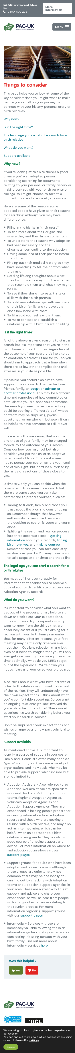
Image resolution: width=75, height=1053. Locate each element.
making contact (48, 544)
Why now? (11, 119)
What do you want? (18, 147)
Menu (59, 27)
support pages (18, 855)
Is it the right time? (18, 127)
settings (34, 1040)
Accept (11, 1047)
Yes (18, 970)
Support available (17, 155)
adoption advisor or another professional (32, 390)
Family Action (19, 26)
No (34, 970)
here (44, 945)
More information (53, 8)
